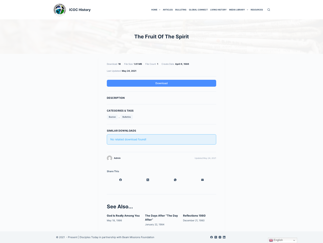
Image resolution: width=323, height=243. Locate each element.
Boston (112, 117)
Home (154, 9)
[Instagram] (220, 237)
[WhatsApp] (175, 180)
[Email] (202, 180)
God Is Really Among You (123, 215)
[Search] (268, 9)
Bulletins (180, 9)
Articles (168, 9)
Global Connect (198, 9)
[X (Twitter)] (148, 180)
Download (161, 83)
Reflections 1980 (194, 215)
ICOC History (80, 10)
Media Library (237, 9)
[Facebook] (120, 180)
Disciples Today (89, 237)
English (278, 240)
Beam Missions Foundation (138, 237)
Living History (218, 9)
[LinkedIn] (224, 237)
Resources (257, 9)
